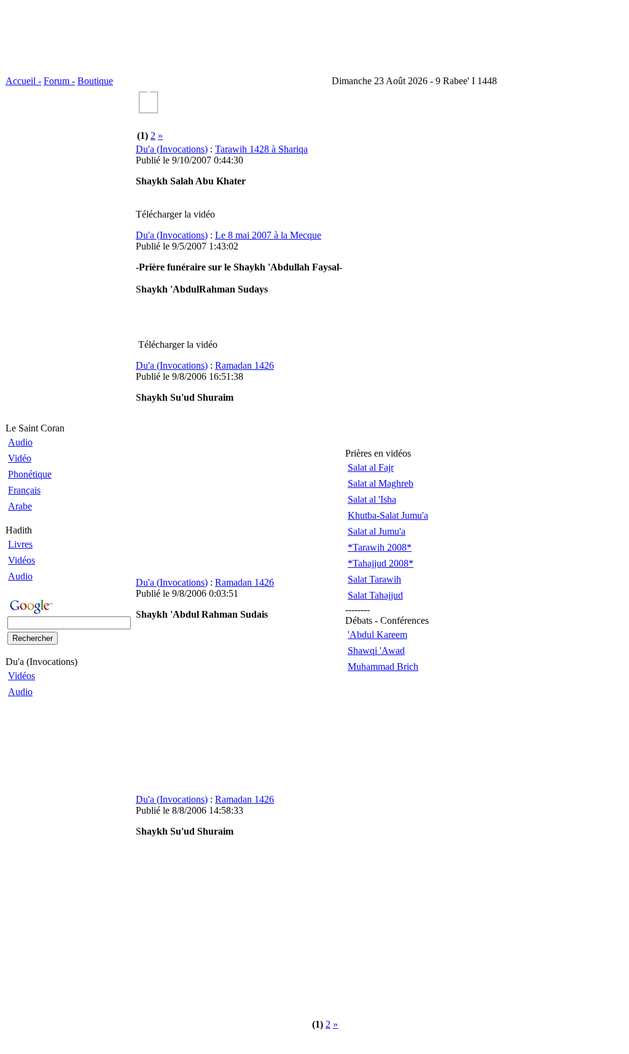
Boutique (95, 81)
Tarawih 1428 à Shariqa (261, 149)
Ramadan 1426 (244, 365)
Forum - (59, 81)
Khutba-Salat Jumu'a (388, 515)
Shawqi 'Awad (376, 650)
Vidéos (21, 560)
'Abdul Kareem (377, 634)
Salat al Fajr (371, 467)
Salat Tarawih (374, 579)
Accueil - (23, 81)
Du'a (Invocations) (172, 149)
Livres (20, 544)
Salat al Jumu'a (376, 531)
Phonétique (30, 474)
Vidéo (19, 458)
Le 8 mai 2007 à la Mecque (268, 235)
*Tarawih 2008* (380, 547)
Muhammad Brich (383, 666)
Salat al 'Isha (372, 499)
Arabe (20, 506)
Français (24, 490)
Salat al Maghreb (380, 483)
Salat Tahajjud (375, 595)
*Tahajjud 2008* (380, 563)
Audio (20, 442)
